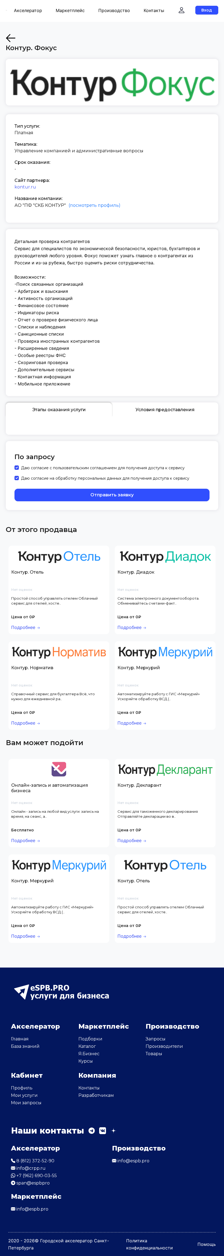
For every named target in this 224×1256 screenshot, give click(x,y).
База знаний (25, 1046)
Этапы (59, 409)
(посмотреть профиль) (94, 205)
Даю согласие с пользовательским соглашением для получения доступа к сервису (103, 467)
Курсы (85, 1061)
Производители (164, 1046)
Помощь (207, 1244)
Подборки (90, 1039)
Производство (114, 10)
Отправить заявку (112, 494)
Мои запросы (26, 1102)
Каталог (87, 1046)
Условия (164, 409)
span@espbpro (32, 1183)
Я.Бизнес (88, 1053)
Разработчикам (96, 1095)
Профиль (22, 1088)
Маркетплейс (70, 10)
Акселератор (28, 10)
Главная (20, 1039)
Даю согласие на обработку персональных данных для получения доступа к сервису (105, 478)
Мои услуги (24, 1095)
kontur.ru (25, 187)
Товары (154, 1053)
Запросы (156, 1039)
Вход (206, 10)
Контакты (154, 10)
